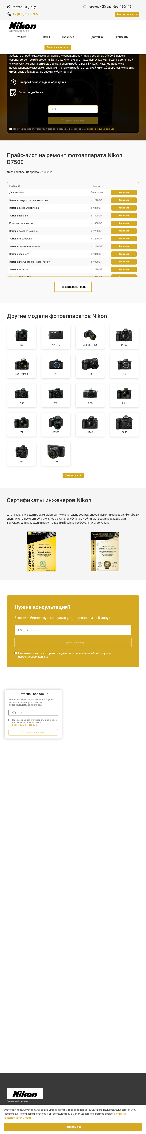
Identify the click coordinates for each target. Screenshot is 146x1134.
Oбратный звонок (58, 47)
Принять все (73, 1126)
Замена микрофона (20, 238)
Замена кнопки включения (24, 246)
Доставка (97, 37)
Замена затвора (18, 269)
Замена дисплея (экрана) (24, 231)
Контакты (122, 37)
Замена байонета (19, 254)
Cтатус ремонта (127, 14)
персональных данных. (101, 129)
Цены (46, 37)
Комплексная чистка (21, 223)
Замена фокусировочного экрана (28, 200)
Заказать (124, 192)
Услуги (21, 37)
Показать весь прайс (73, 286)
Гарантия (68, 37)
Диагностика (16, 192)
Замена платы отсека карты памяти (30, 261)
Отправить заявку (73, 120)
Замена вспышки (19, 215)
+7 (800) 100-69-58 (26, 14)
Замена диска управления (24, 207)
